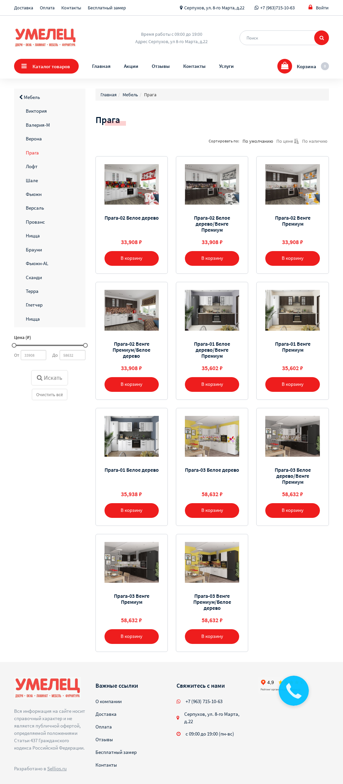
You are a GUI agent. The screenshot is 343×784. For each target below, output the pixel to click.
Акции (131, 66)
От (16, 355)
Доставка (23, 8)
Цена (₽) (22, 337)
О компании (108, 701)
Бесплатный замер (107, 8)
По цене (285, 141)
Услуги (226, 66)
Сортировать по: (224, 140)
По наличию (314, 141)
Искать (52, 377)
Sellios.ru (57, 768)
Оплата (47, 8)
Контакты (71, 8)
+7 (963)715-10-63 (277, 8)
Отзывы (161, 66)
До (55, 355)
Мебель (31, 97)
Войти (322, 8)
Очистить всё (49, 394)
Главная (101, 66)
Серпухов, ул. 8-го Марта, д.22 (214, 8)
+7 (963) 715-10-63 (204, 701)
